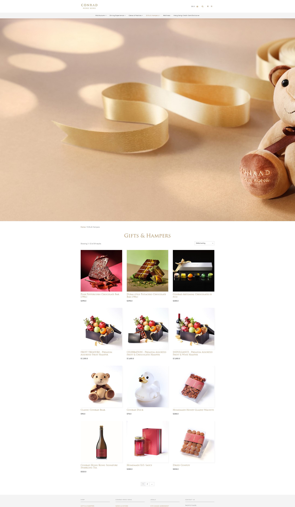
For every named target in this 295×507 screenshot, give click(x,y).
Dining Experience (117, 15)
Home (83, 227)
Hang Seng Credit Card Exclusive (186, 15)
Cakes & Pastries (135, 15)
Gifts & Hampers (152, 15)
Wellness (166, 15)
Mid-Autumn (100, 15)
